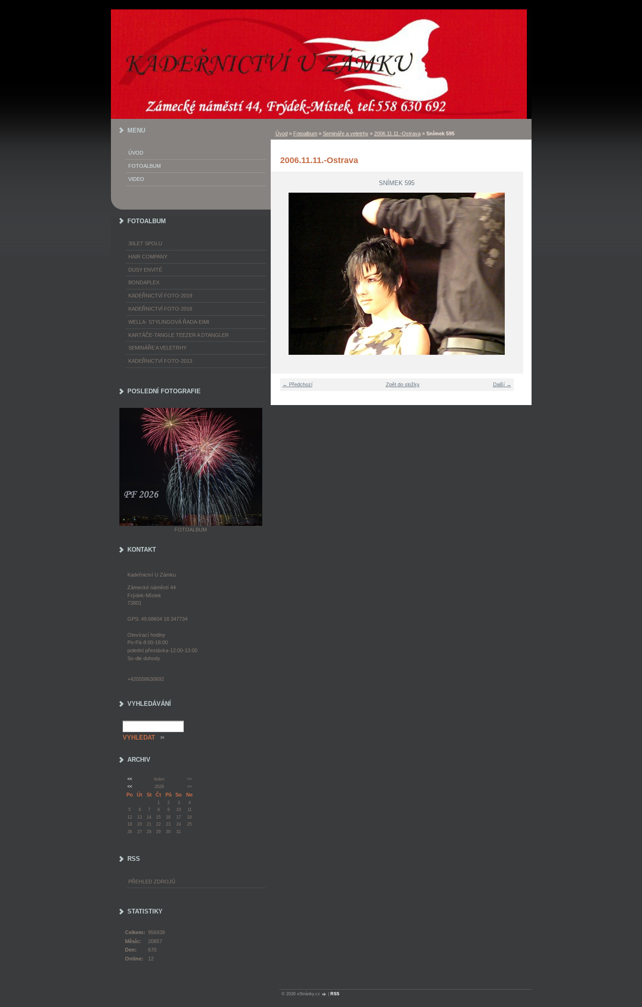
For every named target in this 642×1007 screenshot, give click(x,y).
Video (136, 179)
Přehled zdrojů (151, 881)
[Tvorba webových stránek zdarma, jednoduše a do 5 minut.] (324, 994)
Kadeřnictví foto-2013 (160, 361)
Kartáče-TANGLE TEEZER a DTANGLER (178, 335)
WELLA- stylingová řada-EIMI (168, 322)
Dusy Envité (145, 270)
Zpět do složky (403, 384)
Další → (502, 384)
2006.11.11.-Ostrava (397, 133)
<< (129, 779)
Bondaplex (143, 282)
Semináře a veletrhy (345, 133)
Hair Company (147, 256)
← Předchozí (297, 384)
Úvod (281, 133)
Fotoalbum (305, 133)
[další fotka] (510, 274)
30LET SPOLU (145, 243)
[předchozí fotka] (283, 274)
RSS (334, 993)
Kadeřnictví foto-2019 (160, 295)
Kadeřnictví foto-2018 (160, 309)
